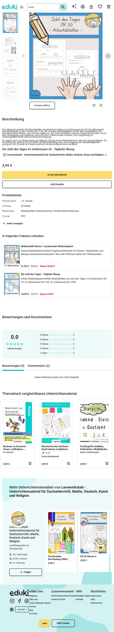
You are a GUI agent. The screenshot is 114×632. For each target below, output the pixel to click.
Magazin (33, 596)
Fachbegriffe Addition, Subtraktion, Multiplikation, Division (94, 448)
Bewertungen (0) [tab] (13, 366)
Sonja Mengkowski (50, 456)
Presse (32, 606)
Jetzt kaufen (57, 184)
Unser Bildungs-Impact (40, 603)
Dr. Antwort (8, 452)
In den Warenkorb (57, 174)
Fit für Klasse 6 (88, 556)
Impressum (96, 596)
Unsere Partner (58, 599)
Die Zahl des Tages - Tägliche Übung (40, 274)
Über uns (33, 599)
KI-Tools (33, 613)
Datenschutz (97, 603)
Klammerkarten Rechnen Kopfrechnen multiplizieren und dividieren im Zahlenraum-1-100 (56, 448)
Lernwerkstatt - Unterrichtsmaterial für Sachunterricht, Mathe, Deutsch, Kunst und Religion (55, 154)
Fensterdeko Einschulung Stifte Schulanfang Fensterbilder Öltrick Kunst (59, 558)
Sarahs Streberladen (89, 452)
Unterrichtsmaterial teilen (63, 596)
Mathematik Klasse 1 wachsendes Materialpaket (47, 246)
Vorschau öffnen (42, 105)
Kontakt (79, 599)
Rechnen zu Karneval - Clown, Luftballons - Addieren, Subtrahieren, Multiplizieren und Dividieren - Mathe (16, 448)
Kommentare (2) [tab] (39, 366)
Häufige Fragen (83, 596)
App (31, 610)
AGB (93, 599)
